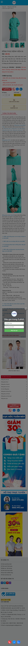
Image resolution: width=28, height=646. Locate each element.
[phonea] (10, 643)
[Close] (26, 309)
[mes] (14, 643)
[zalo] (18, 643)
